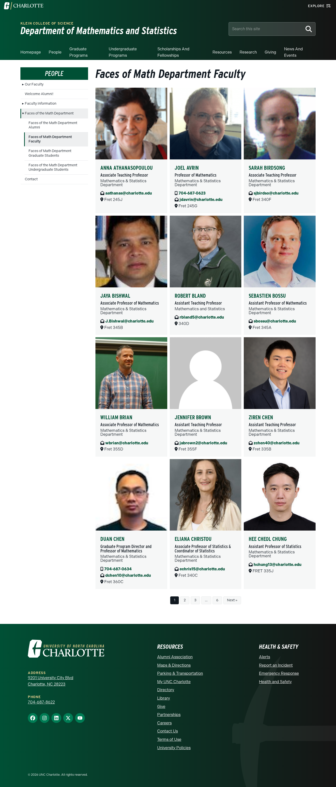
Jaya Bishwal (115, 296)
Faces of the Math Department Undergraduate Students (53, 167)
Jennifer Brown (193, 417)
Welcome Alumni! (39, 94)
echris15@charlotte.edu (202, 569)
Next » (232, 600)
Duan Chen (112, 539)
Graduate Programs (78, 52)
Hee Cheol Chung (268, 539)
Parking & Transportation (180, 673)
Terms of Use (169, 739)
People (55, 52)
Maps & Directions (174, 665)
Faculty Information (40, 103)
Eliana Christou (193, 539)
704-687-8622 (41, 702)
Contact (31, 179)
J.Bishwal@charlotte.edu (129, 321)
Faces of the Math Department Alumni (53, 125)
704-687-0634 (118, 569)
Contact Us (167, 731)
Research (248, 52)
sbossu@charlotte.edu (275, 321)
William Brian (116, 417)
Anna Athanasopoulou (126, 168)
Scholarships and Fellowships (173, 52)
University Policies (174, 747)
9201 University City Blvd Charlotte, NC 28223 (50, 681)
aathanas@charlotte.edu (128, 193)
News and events (293, 52)
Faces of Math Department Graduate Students (50, 153)
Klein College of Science (47, 23)
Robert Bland (190, 296)
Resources (222, 52)
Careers (164, 723)
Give (161, 706)
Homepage (30, 52)
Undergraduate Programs (123, 52)
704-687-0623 (192, 193)
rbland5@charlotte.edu (202, 317)
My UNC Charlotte (174, 681)
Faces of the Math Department (49, 113)
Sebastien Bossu (267, 296)
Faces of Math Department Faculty (50, 139)
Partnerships (169, 714)
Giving (270, 52)
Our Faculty (34, 84)
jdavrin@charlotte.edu (201, 199)
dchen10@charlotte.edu (128, 575)
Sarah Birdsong (267, 168)
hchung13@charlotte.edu (277, 564)
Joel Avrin (187, 168)
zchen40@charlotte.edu (276, 443)
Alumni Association (175, 657)
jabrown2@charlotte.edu (203, 443)
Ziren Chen (261, 417)
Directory (165, 690)
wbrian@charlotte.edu (126, 443)
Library (163, 698)
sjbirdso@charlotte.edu (276, 193)
